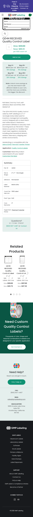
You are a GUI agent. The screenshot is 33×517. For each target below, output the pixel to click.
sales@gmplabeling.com (16, 399)
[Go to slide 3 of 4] (16, 294)
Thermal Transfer (18, 210)
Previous (3, 273)
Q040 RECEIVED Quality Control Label (22, 269)
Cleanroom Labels (16, 439)
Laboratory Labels (16, 442)
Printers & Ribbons (16, 452)
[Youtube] (18, 499)
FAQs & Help (23, 6)
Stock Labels (16, 449)
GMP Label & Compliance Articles (16, 484)
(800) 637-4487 (12, 226)
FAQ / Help (15, 382)
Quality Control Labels (20, 148)
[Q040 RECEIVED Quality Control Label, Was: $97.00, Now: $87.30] (22, 259)
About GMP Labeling (16, 474)
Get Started (15, 347)
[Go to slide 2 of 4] (13, 294)
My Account (23, 4)
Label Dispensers (16, 462)
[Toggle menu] (2, 14)
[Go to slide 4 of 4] (19, 294)
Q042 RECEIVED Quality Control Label (8, 269)
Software (16, 445)
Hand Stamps (16, 459)
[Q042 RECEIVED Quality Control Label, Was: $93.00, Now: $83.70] (8, 259)
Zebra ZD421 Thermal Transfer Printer (16, 144)
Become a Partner (16, 487)
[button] (5, 33)
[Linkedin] (15, 499)
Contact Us (24, 8)
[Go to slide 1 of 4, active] (11, 294)
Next (27, 273)
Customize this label (9, 156)
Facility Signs (16, 456)
